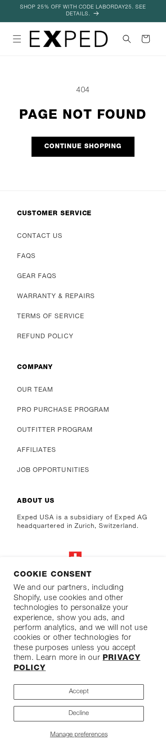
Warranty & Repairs (56, 296)
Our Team (35, 390)
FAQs (26, 256)
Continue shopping (83, 147)
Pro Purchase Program (63, 410)
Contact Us (40, 236)
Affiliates (37, 450)
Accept (79, 692)
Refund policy (45, 337)
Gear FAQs (37, 276)
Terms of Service (50, 317)
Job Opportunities (53, 470)
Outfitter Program (55, 430)
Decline (79, 713)
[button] (17, 38)
